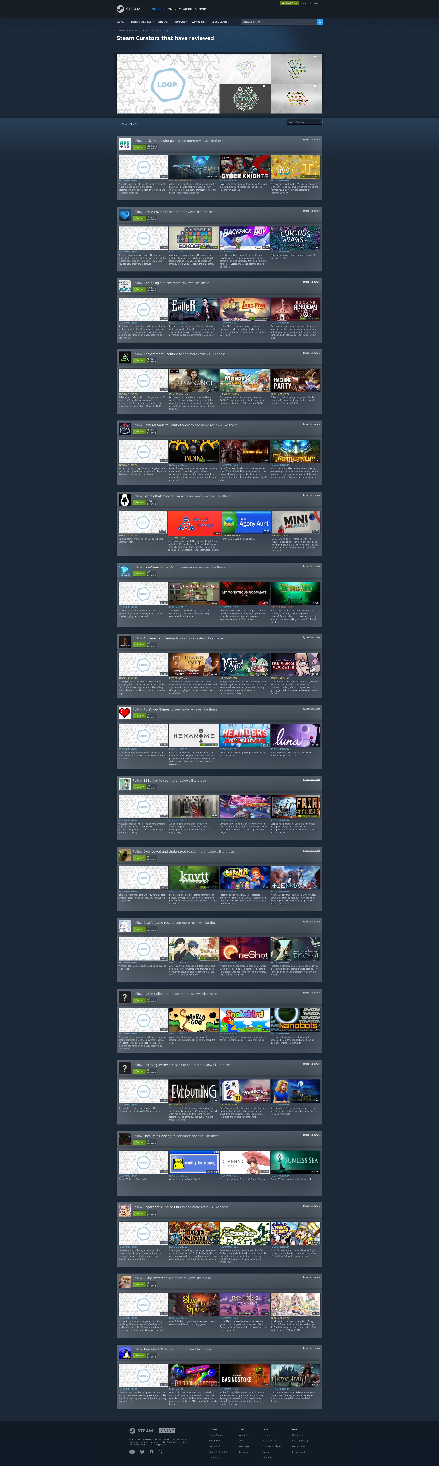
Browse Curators (141, 30)
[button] (122, 22)
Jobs (241, 1440)
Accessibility (269, 1440)
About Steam (216, 1435)
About (188, 9)
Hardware (244, 1446)
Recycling (244, 1452)
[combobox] (279, 22)
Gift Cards (214, 1457)
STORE (156, 9)
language (314, 3)
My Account (298, 1452)
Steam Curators (124, 30)
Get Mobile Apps (301, 1440)
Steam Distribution (218, 1452)
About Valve (245, 1435)
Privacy (266, 1435)
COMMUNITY (172, 9)
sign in (303, 3)
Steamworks (215, 1446)
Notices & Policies (272, 1446)
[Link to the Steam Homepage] (129, 11)
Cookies (267, 1452)
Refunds (267, 1457)
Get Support (298, 1446)
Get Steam (297, 1435)
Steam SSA (214, 1440)
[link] (309, 176)
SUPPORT (201, 9)
